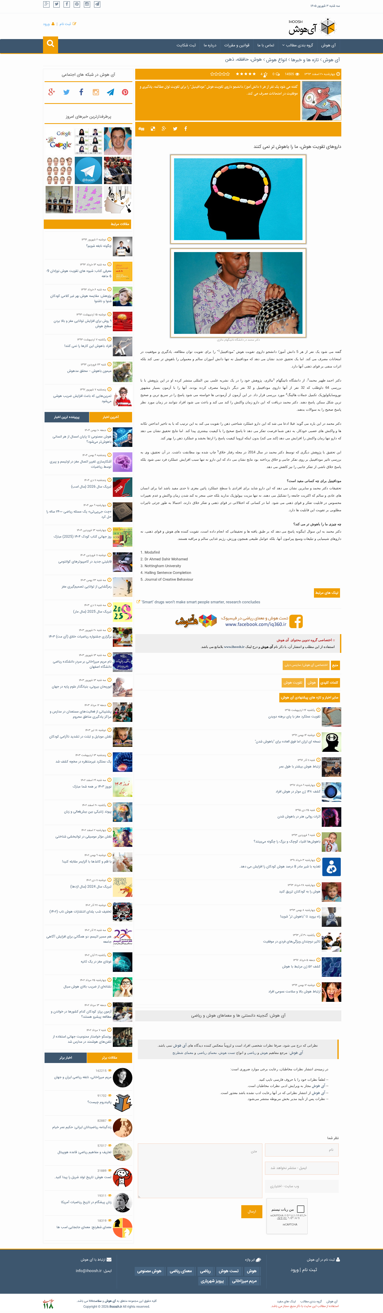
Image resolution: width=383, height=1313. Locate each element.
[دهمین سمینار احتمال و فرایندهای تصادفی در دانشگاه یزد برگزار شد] (117, 170)
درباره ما (210, 45)
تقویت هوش (293, 683)
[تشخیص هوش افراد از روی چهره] (59, 170)
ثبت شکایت (186, 45)
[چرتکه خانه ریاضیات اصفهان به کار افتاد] (59, 200)
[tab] (67, 417)
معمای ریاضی (207, 1053)
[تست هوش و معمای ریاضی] (238, 621)
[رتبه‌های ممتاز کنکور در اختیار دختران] (88, 141)
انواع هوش (276, 60)
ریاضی (251, 1053)
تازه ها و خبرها (305, 60)
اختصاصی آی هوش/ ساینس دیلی (306, 665)
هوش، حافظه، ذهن (243, 59)
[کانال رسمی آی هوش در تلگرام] (88, 170)
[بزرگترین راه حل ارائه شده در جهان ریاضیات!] (88, 200)
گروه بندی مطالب (299, 45)
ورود (46, 24)
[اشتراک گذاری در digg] (141, 129)
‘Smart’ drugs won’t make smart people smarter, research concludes (200, 602)
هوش (312, 683)
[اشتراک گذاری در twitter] (175, 129)
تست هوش (227, 1053)
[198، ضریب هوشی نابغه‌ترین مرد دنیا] (117, 141)
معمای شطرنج (182, 1053)
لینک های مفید (286, 1301)
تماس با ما (265, 45)
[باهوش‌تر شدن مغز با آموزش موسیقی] (117, 200)
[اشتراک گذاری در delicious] (152, 129)
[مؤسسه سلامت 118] (48, 1304)
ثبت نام (65, 24)
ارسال (252, 1212)
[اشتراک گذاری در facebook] (185, 129)
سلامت (97, 1301)
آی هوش (328, 45)
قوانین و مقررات (236, 45)
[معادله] (59, 141)
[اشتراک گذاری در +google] (164, 129)
